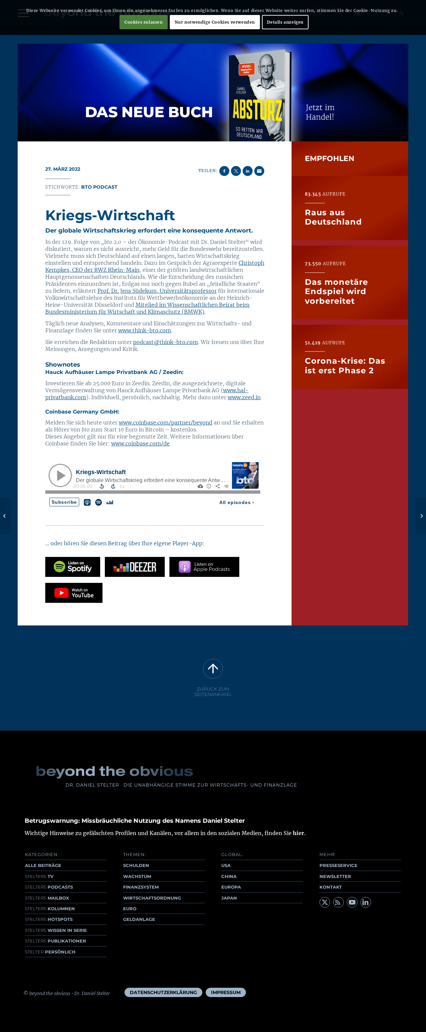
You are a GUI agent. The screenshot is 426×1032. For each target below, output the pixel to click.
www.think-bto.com (144, 330)
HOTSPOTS (49, 919)
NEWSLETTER (335, 876)
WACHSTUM (137, 876)
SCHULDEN (136, 865)
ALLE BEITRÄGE (43, 865)
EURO (129, 908)
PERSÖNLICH (50, 951)
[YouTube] (352, 902)
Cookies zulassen (143, 22)
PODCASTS (49, 887)
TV (39, 876)
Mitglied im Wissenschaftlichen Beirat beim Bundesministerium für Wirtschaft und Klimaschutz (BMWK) (147, 308)
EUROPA (231, 887)
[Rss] (338, 902)
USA (226, 865)
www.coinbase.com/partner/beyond (165, 422)
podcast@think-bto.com (165, 342)
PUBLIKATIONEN (55, 941)
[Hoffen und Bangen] (5, 516)
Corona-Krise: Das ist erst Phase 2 (345, 365)
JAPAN (229, 898)
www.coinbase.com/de (140, 443)
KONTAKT (331, 887)
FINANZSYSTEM (141, 887)
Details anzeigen (285, 22)
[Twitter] (325, 902)
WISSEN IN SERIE (56, 930)
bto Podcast (99, 187)
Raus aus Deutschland (333, 216)
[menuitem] (163, 992)
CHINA (229, 876)
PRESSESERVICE (338, 865)
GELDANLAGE (139, 919)
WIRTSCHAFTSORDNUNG (152, 898)
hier (298, 833)
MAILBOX (47, 898)
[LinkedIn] (365, 902)
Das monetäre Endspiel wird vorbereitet (336, 291)
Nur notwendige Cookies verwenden (215, 22)
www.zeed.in (244, 397)
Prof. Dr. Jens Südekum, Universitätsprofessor (157, 290)
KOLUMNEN (50, 908)
